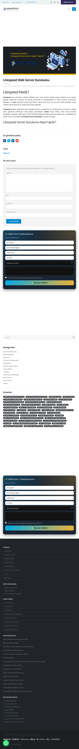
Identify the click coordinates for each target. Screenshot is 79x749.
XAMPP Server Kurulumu (10, 676)
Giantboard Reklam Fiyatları (64, 410)
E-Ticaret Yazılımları (34, 410)
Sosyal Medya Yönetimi (10, 420)
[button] (69, 9)
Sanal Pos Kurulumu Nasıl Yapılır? (55, 418)
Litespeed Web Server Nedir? (66, 86)
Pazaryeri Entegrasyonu (46, 415)
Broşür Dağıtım (9, 710)
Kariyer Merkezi (9, 562)
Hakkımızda (8, 551)
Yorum (9, 173)
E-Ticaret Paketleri (9, 410)
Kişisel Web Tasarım (22, 413)
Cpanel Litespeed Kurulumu (11, 86)
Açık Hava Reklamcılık (10, 352)
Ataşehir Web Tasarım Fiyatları (33, 399)
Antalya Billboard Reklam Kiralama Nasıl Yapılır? (17, 691)
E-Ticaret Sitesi (21, 410)
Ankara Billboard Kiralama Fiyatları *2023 (15, 639)
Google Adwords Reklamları (13, 614)
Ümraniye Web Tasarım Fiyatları (33, 426)
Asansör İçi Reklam (68, 397)
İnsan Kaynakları (9, 559)
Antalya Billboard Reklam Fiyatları (36, 397)
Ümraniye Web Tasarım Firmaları (13, 426)
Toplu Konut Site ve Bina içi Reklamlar (55, 420)
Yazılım (5, 383)
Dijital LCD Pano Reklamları (27, 407)
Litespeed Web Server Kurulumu (47, 86)
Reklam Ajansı (59, 415)
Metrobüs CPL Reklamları (12, 707)
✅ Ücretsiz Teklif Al (39, 283)
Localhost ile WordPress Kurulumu (13, 680)
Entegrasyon (7, 363)
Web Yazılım (8, 610)
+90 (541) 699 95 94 (31, 2)
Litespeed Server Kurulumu (29, 86)
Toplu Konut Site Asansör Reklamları (30, 420)
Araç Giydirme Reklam (11, 713)
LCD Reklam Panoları (54, 413)
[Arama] (73, 337)
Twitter (8, 140)
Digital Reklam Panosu (10, 407)
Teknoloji (6, 83)
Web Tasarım (7, 378)
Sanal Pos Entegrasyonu (11, 418)
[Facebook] (51, 2)
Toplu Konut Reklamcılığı (11, 375)
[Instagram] (57, 2)
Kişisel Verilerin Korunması (13, 570)
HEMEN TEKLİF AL (68, 2)
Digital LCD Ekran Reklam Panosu (15, 719)
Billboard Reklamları (48, 405)
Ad (7, 195)
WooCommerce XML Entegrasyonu (14, 673)
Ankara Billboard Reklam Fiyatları (14, 397)
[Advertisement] (39, 29)
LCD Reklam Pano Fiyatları (37, 413)
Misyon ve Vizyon (10, 555)
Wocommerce (7, 380)
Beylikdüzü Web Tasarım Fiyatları (35, 402)
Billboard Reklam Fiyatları (11, 405)
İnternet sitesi (10, 212)
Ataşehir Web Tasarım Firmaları (13, 399)
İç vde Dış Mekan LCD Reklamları (54, 426)
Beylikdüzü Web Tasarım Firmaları (13, 402)
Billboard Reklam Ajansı (54, 402)
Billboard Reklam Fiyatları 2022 (31, 405)
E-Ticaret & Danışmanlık (10, 360)
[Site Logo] (11, 9)
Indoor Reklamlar (9, 413)
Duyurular (6, 357)
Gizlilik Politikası (9, 566)
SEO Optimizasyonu (11, 618)
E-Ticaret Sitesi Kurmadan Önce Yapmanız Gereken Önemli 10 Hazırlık (24, 661)
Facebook (4, 140)
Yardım (7, 2)
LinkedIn (12, 140)
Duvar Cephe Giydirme (12, 716)
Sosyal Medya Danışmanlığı (13, 594)
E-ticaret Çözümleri (48, 410)
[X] (54, 2)
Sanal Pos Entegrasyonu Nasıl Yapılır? (32, 418)
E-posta (17, 140)
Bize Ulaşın (8, 578)
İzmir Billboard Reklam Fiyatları (12, 665)
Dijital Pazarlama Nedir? (45, 407)
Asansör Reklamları (55, 397)
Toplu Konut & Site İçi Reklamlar (14, 722)
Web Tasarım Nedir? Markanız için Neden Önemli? (18, 647)
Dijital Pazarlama (8, 355)
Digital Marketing (62, 405)
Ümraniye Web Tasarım (59, 423)
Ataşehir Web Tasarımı (50, 399)
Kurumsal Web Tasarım (10, 366)
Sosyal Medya (7, 369)
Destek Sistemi (18, 2)
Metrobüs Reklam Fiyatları (28, 415)
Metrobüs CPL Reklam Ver (11, 415)
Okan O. (6, 153)
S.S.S (6, 574)
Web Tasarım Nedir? (44, 423)
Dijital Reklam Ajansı (60, 407)
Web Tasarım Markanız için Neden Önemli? (25, 423)
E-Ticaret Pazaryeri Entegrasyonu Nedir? (15, 654)
